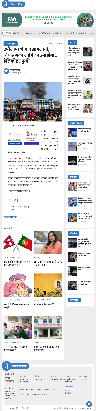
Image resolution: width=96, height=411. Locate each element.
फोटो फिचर (47, 390)
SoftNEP (89, 408)
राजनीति (39, 390)
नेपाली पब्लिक (15, 70)
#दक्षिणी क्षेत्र (51, 33)
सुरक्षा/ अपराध (25, 394)
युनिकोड (44, 394)
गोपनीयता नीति (14, 408)
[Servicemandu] (48, 27)
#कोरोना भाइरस (38, 33)
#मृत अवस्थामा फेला (23, 33)
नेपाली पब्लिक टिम (9, 380)
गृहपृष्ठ (50, 43)
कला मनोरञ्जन (35, 394)
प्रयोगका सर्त (24, 408)
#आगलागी (12, 200)
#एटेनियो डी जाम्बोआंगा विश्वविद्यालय (70, 33)
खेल (54, 390)
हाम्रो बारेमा (9, 374)
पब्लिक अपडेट (30, 390)
